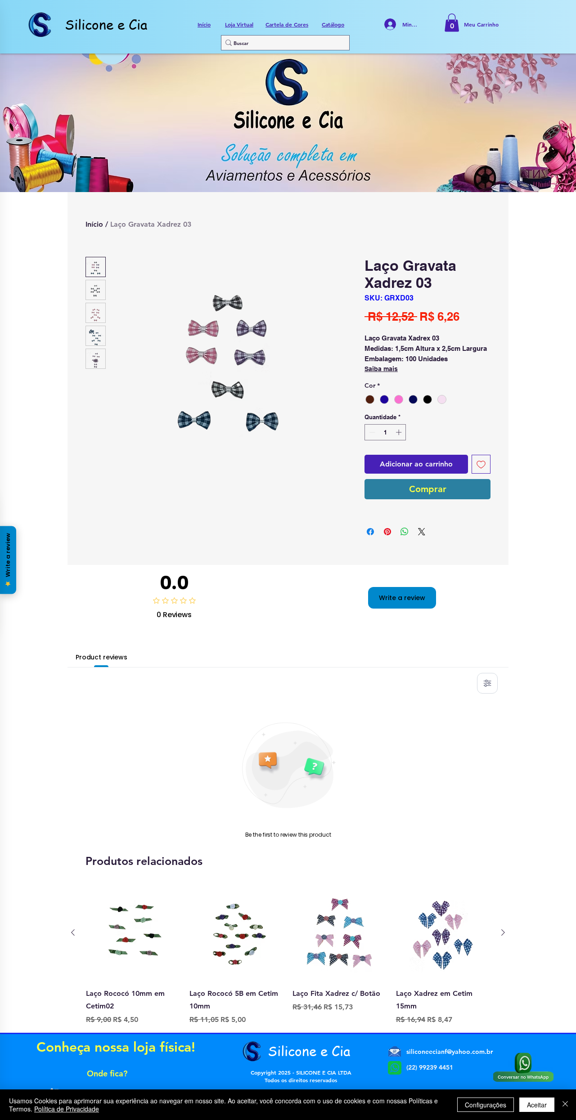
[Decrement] (371, 432)
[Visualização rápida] (133, 933)
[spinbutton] (385, 432)
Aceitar (537, 1104)
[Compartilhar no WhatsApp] (404, 531)
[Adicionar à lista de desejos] (481, 464)
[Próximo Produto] (503, 932)
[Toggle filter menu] (487, 683)
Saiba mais (381, 368)
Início (94, 224)
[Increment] (399, 432)
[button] (451, 22)
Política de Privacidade (66, 1108)
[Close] (565, 1105)
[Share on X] (421, 531)
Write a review (402, 597)
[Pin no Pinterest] (387, 531)
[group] (288, 955)
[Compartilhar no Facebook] (370, 531)
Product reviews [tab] (101, 657)
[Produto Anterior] (73, 932)
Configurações (485, 1104)
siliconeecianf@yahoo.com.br (449, 1052)
